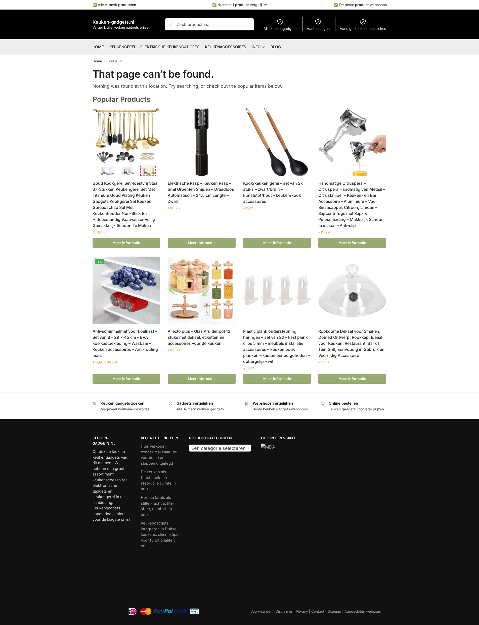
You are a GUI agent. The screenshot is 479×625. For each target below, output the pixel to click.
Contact (317, 611)
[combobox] (220, 448)
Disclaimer (284, 611)
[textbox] (220, 448)
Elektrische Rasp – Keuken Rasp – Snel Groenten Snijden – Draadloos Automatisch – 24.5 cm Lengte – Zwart (201, 192)
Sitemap (334, 611)
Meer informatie (126, 243)
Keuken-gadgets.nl (113, 22)
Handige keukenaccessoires (363, 28)
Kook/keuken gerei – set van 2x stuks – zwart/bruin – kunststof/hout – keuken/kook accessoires (273, 192)
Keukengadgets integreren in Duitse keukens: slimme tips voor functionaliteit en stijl (159, 534)
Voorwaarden (261, 611)
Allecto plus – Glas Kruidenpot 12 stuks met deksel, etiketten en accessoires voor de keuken (199, 337)
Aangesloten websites (362, 611)
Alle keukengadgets (280, 28)
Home (97, 61)
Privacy (302, 611)
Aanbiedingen (318, 28)
